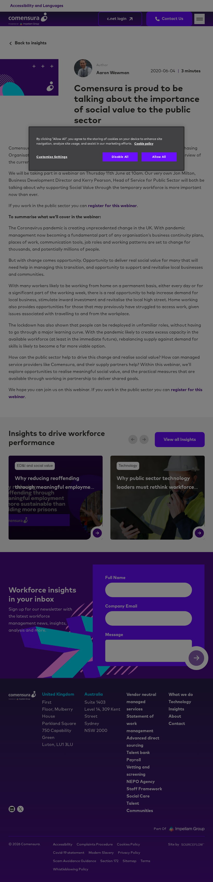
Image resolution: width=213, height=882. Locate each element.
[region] (106, 148)
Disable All (120, 156)
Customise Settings (51, 156)
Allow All (159, 156)
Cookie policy (143, 143)
